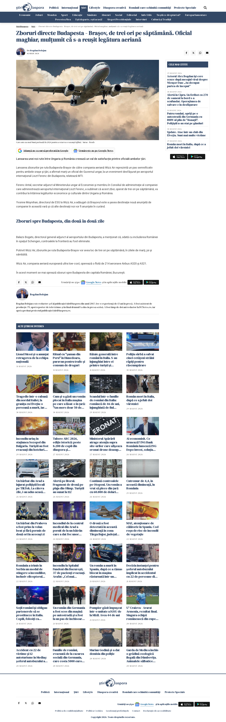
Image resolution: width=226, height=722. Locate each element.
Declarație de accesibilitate (157, 710)
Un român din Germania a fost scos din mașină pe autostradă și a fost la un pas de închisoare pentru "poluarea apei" (69, 613)
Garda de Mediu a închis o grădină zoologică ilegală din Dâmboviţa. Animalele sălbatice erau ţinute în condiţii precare (142, 655)
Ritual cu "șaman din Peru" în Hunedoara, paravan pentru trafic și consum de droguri (69, 359)
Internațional (70, 7)
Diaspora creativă (114, 7)
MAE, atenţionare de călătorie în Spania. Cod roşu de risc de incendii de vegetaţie (142, 528)
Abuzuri (106, 15)
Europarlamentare (196, 15)
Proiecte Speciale (185, 7)
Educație (77, 15)
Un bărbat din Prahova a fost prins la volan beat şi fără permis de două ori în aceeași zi (31, 528)
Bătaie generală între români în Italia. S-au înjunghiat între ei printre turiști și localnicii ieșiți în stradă (105, 359)
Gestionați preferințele (117, 710)
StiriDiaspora (22, 26)
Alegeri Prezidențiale (119, 19)
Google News (93, 282)
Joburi (39, 15)
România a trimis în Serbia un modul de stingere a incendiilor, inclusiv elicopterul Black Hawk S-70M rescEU (31, 571)
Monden (52, 15)
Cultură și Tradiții (161, 19)
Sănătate (92, 15)
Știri (83, 7)
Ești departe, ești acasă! (88, 19)
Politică (54, 7)
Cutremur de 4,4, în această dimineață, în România (140, 484)
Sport (64, 15)
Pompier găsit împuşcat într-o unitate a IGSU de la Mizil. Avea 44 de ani (106, 611)
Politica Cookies (94, 710)
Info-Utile (146, 15)
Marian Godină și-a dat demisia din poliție (105, 652)
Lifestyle (94, 7)
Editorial (132, 15)
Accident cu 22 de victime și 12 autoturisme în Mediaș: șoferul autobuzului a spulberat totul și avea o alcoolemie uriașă (32, 655)
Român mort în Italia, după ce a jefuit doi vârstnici (140, 400)
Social (118, 15)
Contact (136, 710)
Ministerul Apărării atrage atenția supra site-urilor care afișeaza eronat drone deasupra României (106, 444)
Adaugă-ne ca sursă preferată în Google (45, 150)
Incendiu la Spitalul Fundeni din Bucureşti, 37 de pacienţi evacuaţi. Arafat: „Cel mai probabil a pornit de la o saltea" (69, 571)
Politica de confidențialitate (69, 710)
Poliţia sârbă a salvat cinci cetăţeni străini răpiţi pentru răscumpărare (140, 359)
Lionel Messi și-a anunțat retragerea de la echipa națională (32, 357)
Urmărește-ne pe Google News (96, 150)
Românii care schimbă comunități (150, 7)
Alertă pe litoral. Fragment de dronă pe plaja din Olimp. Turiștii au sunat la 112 (68, 486)
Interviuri (141, 19)
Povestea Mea (63, 19)
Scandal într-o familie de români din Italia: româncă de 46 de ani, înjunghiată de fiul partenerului (105, 402)
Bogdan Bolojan (38, 50)
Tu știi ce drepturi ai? (168, 15)
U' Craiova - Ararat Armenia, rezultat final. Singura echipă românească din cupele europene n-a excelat (142, 613)
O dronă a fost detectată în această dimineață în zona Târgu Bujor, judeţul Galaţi (103, 528)
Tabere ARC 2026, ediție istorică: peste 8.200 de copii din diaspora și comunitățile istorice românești (67, 444)
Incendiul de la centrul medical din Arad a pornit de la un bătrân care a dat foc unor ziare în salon (68, 528)
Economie (25, 15)
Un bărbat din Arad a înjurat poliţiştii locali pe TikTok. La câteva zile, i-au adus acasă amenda (30, 486)
